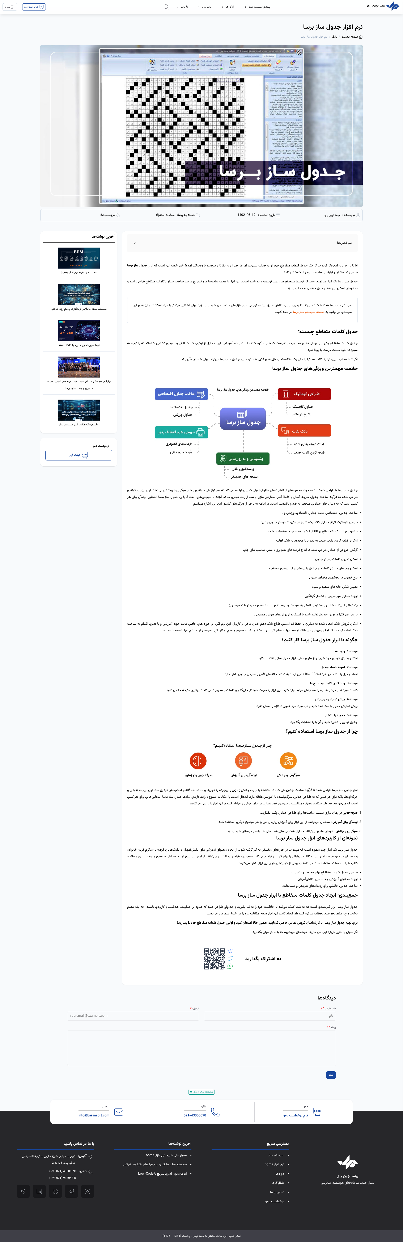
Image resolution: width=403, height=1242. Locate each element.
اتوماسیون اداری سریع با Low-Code (79, 345)
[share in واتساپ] (230, 966)
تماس (292, 923)
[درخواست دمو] (317, 1112)
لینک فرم (74, 455)
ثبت (331, 1075)
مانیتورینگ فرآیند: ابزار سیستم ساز (78, 424)
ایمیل (195, 1009)
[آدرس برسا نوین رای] (23, 1191)
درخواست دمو (274, 1201)
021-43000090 (195, 1115)
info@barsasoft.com (94, 1115)
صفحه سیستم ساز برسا (308, 312)
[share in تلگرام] (230, 950)
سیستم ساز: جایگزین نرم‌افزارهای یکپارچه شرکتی (79, 309)
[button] (257, 7)
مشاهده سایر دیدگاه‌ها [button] (201, 1092)
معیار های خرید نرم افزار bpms (79, 272)
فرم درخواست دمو (295, 1115)
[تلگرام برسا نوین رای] (71, 1191)
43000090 (63, 1171)
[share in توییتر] (230, 958)
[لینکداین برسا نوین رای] (39, 1191)
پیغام (332, 1028)
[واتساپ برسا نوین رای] (55, 1191)
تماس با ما (277, 1192)
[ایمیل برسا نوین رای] (118, 1112)
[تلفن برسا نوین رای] (215, 1112)
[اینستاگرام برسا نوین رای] (87, 1191)
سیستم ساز (276, 1155)
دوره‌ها (280, 1173)
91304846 (63, 1178)
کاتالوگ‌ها (277, 1183)
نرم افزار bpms (274, 1164)
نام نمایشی (329, 1009)
